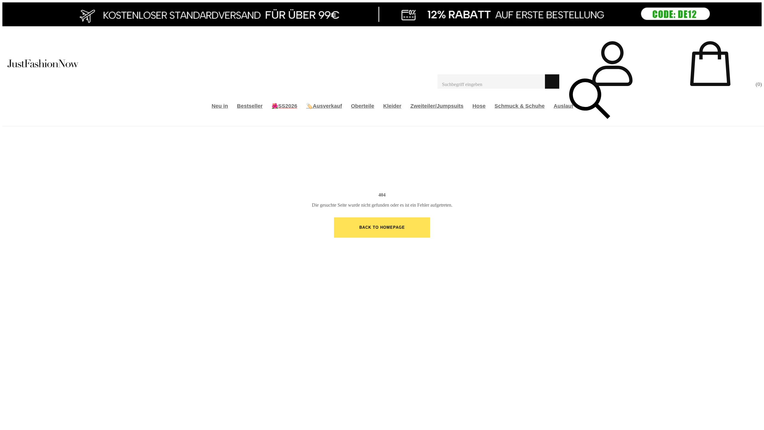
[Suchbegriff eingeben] (491, 81)
